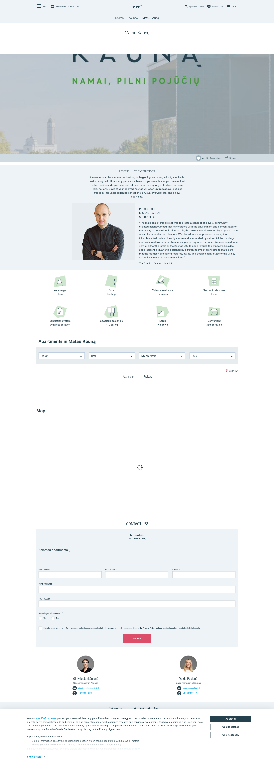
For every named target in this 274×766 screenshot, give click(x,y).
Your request (45, 598)
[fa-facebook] (135, 708)
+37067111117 (190, 693)
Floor (93, 355)
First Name (44, 569)
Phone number (45, 584)
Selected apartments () (54, 550)
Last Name (110, 569)
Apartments (129, 376)
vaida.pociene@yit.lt (191, 688)
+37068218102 (85, 693)
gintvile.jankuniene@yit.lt (88, 688)
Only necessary (230, 735)
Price (194, 355)
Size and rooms (148, 355)
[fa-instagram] (142, 708)
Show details (34, 757)
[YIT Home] (137, 6)
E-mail (175, 569)
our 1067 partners (46, 718)
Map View (233, 370)
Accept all (230, 719)
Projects (148, 376)
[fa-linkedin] (156, 708)
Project (44, 355)
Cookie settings (230, 727)
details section (132, 749)
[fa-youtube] (149, 708)
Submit (137, 638)
